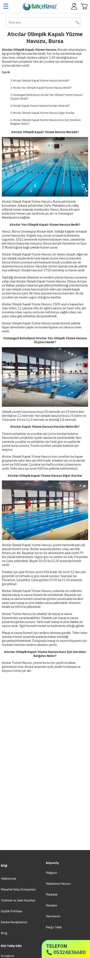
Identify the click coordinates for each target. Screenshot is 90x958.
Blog (4, 933)
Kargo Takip (54, 927)
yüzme (52, 434)
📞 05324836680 (66, 949)
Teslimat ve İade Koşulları (18, 900)
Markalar (52, 894)
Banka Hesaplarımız (14, 922)
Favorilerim (53, 916)
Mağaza (51, 873)
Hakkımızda (8, 878)
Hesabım (51, 905)
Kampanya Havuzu (58, 884)
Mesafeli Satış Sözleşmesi (18, 889)
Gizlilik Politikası (11, 911)
